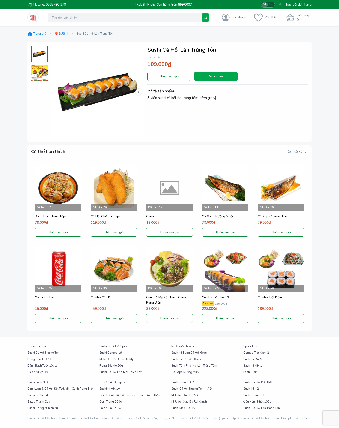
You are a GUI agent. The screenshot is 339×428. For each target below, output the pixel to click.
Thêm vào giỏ (169, 76)
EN (271, 4)
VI (264, 4)
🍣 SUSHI (61, 34)
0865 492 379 (56, 4)
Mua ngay (216, 76)
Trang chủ (39, 34)
